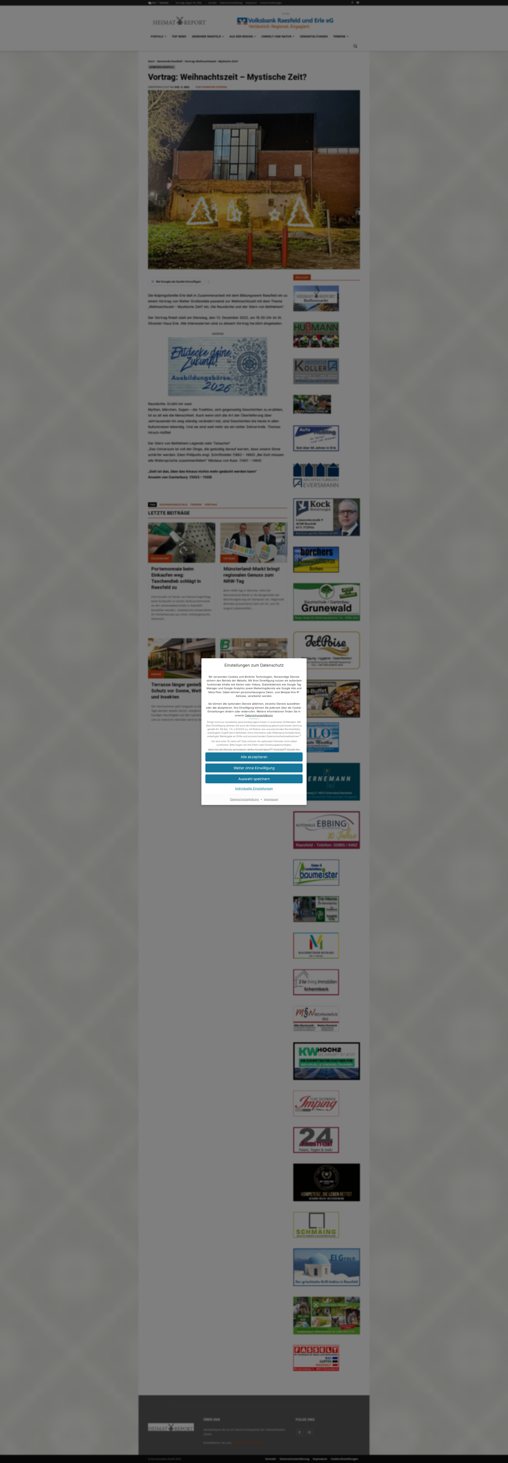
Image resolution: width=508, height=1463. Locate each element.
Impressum (271, 799)
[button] (254, 778)
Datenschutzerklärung (259, 715)
